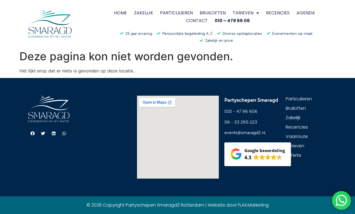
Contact (197, 20)
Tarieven (243, 13)
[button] (257, 154)
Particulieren (176, 13)
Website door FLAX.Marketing (238, 205)
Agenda (305, 13)
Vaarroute (297, 136)
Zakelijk (143, 13)
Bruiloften (213, 13)
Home (120, 13)
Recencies (278, 13)
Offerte (293, 155)
